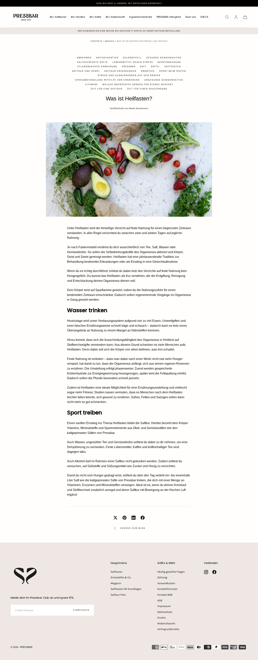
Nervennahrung (169, 62)
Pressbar (128, 66)
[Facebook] (214, 572)
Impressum (164, 606)
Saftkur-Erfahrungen (120, 71)
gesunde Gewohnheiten (163, 57)
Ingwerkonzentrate (140, 17)
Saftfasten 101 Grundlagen (126, 589)
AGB (159, 600)
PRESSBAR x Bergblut (169, 17)
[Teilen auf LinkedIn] (133, 518)
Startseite (96, 41)
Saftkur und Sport (86, 71)
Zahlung (162, 577)
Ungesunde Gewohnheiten (163, 80)
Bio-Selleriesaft (115, 17)
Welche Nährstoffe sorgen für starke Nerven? (137, 84)
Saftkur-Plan (118, 594)
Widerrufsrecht (166, 623)
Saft (143, 66)
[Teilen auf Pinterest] (124, 518)
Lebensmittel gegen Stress (132, 62)
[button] (204, 18)
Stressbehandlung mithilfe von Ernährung (107, 80)
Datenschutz (164, 612)
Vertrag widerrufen (168, 629)
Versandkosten (166, 583)
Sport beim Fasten (172, 71)
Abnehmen (84, 57)
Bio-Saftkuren (58, 17)
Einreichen (81, 610)
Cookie (161, 617)
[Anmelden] (236, 17)
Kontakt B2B (164, 594)
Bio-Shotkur (78, 17)
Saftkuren (116, 571)
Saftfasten (173, 66)
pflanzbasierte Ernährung (97, 66)
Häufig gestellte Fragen (171, 571)
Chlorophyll (132, 57)
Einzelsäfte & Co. (121, 577)
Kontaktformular (167, 589)
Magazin (109, 41)
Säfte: (155, 66)
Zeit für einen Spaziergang (147, 88)
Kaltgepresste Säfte (92, 62)
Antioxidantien (107, 57)
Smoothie (148, 71)
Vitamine (91, 84)
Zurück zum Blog (132, 528)
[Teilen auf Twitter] (115, 518)
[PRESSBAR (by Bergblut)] (26, 576)
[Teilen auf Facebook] (142, 518)
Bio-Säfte (95, 17)
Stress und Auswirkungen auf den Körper (129, 75)
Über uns (190, 17)
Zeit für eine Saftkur (106, 88)
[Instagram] (206, 572)
